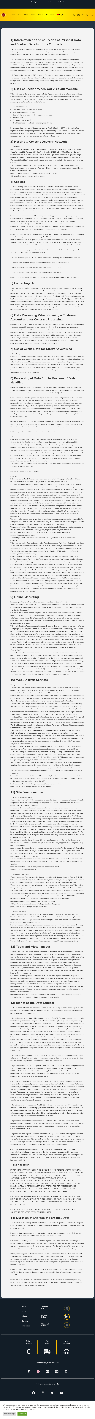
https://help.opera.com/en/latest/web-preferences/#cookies (39, 272)
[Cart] (83, 14)
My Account (50, 14)
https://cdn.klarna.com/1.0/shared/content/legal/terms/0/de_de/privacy (44, 532)
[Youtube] (61, 1393)
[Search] (92, 15)
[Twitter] (52, 1393)
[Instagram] (43, 1393)
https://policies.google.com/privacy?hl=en (31, 906)
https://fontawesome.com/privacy (65, 941)
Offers (26, 14)
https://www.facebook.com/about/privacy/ (68, 661)
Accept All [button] (22, 1414)
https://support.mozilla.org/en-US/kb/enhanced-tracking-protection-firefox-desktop (49, 257)
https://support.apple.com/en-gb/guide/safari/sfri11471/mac (39, 267)
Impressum (26, 1326)
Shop (19, 14)
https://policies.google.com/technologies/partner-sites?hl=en (55, 749)
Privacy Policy (44, 1316)
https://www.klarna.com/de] (21, 484)
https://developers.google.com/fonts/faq (27, 904)
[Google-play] (67, 1317)
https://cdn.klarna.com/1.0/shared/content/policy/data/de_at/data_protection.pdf (45, 538)
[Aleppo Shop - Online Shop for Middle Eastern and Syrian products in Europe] (3, 15)
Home (13, 14)
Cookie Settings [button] (9, 1414)
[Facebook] (33, 1393)
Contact (41, 14)
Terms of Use (44, 1307)
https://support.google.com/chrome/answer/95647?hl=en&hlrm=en (44, 262)
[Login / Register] (73, 14)
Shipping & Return (45, 1325)
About (33, 14)
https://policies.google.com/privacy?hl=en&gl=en (33, 786)
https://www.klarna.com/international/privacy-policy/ (61, 500)
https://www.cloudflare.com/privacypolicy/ (29, 176)
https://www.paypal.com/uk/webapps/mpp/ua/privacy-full (61, 583)
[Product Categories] (78, 14)
